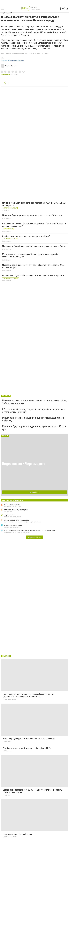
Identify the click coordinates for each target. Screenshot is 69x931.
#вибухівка (21, 60)
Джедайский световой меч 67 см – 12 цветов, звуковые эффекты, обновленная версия (33, 791)
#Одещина (4, 60)
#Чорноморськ (12, 60)
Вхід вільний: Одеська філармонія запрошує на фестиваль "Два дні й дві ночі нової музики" (34, 224)
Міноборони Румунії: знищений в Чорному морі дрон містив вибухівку (34, 246)
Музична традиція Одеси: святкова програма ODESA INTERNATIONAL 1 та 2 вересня (34, 204)
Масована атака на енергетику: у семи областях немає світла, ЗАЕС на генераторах (33, 266)
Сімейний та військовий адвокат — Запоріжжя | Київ (27, 748)
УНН (2, 58)
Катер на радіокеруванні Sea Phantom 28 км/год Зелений (29, 738)
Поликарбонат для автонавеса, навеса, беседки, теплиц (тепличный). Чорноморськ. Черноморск (28, 695)
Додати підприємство (34, 537)
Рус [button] (62, 8)
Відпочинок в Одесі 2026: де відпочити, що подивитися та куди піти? (33, 275)
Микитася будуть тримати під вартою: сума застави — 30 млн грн (32, 215)
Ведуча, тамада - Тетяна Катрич (17, 834)
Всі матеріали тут (34, 492)
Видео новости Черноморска (23, 464)
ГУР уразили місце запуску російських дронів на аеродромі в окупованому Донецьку (30, 255)
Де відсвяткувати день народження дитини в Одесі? (26, 236)
